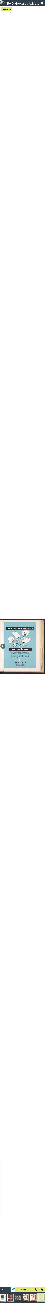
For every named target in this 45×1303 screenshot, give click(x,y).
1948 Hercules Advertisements (23, 3)
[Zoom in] (36, 1289)
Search (7, 9)
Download (24, 1289)
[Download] (12, 1289)
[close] (42, 3)
